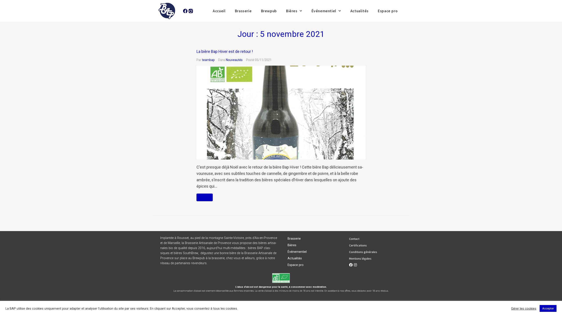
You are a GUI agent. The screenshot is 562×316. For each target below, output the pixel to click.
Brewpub (269, 11)
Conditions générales (363, 252)
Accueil (219, 11)
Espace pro (388, 11)
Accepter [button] (548, 308)
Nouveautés (234, 60)
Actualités (359, 11)
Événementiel (324, 11)
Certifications (358, 245)
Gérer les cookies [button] (523, 309)
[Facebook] (351, 265)
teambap (208, 60)
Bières (291, 11)
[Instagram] (355, 265)
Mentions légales (360, 258)
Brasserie (243, 11)
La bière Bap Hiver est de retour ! (224, 51)
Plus (204, 197)
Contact (354, 239)
